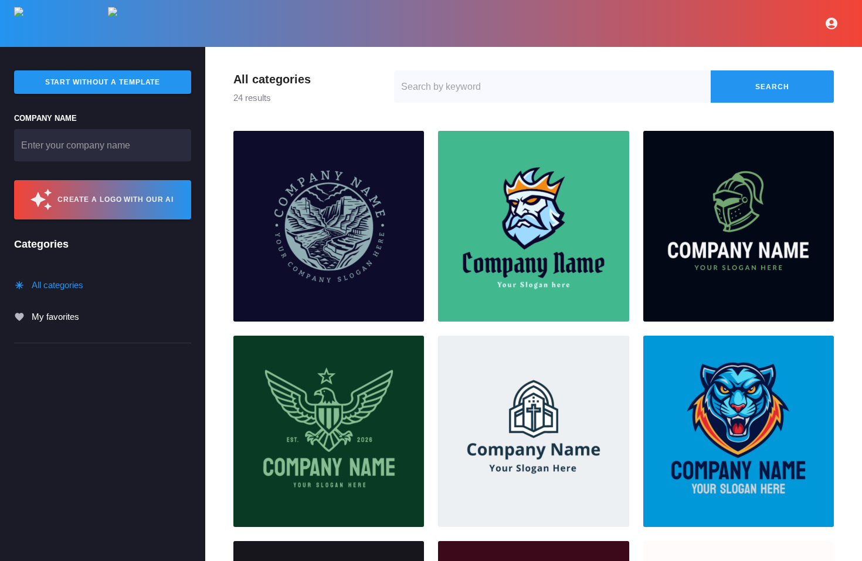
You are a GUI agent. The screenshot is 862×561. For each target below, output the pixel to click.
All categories (57, 285)
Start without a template (103, 82)
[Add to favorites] (410, 144)
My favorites (55, 317)
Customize (329, 226)
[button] (328, 226)
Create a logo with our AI (115, 199)
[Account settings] (831, 23)
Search (772, 87)
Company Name (45, 118)
